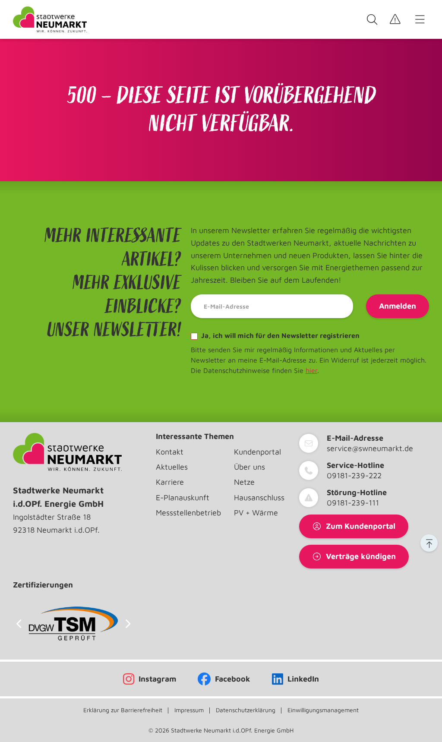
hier (311, 370)
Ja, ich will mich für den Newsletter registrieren (279, 335)
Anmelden (397, 305)
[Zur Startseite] (50, 19)
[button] (429, 543)
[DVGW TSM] (73, 623)
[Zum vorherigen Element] (19, 623)
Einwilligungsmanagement (323, 710)
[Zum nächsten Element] (128, 623)
